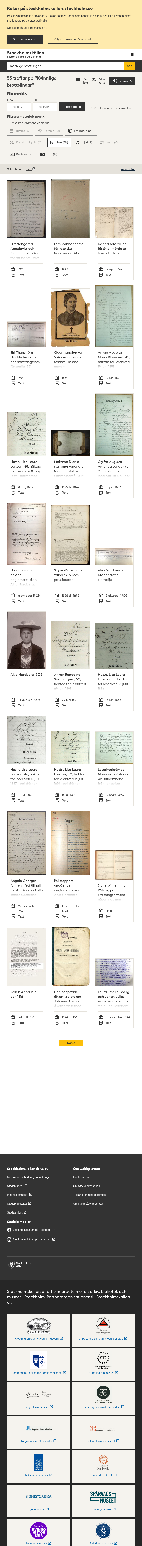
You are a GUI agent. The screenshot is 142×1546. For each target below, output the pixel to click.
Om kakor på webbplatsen (89, 1203)
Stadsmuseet (15, 1186)
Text (29, 169)
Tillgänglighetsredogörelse (89, 1194)
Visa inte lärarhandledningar (30, 123)
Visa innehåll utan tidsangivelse (114, 108)
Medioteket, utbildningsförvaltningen (29, 1177)
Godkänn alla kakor (25, 39)
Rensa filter (128, 169)
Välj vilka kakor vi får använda (73, 39)
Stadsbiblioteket (17, 1203)
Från (10, 100)
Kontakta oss (81, 1177)
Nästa (71, 1043)
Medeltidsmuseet (17, 1194)
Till (35, 100)
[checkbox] (81, 131)
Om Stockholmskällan (86, 1186)
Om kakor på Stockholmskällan (26, 27)
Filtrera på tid (72, 106)
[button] (17, 93)
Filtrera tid (15, 93)
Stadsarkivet (14, 1212)
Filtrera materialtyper (24, 116)
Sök (129, 66)
